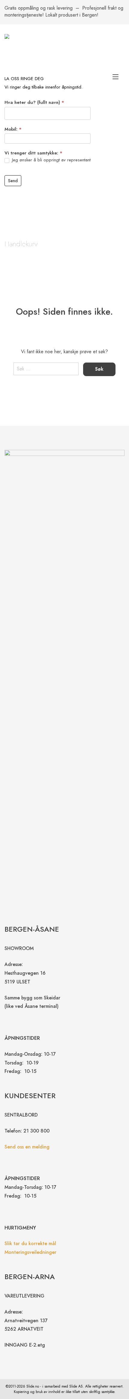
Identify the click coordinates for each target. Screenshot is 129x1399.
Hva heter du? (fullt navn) (34, 102)
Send (13, 180)
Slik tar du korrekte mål (30, 1243)
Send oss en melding (27, 1146)
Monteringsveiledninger (30, 1252)
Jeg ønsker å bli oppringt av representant (50, 160)
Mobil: (13, 129)
